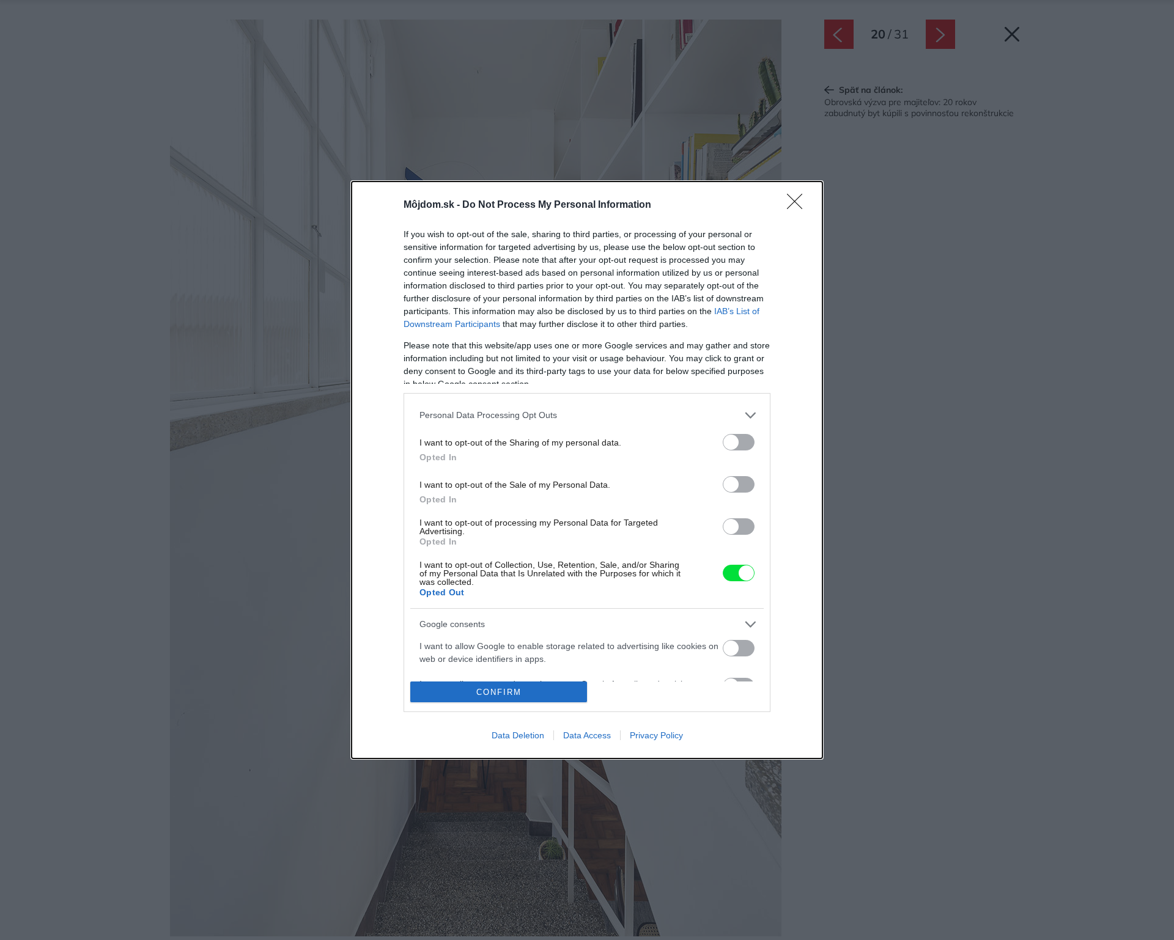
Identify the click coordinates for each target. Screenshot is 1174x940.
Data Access (587, 735)
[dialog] (587, 470)
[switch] (739, 442)
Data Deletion (518, 735)
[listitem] (587, 415)
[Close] (798, 205)
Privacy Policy (656, 735)
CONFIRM (499, 692)
